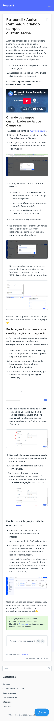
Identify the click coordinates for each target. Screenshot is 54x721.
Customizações (9, 693)
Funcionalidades (10, 697)
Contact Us (24, 655)
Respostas (7, 706)
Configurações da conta (13, 688)
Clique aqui (23, 624)
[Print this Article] (46, 20)
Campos (6, 684)
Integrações (8, 702)
